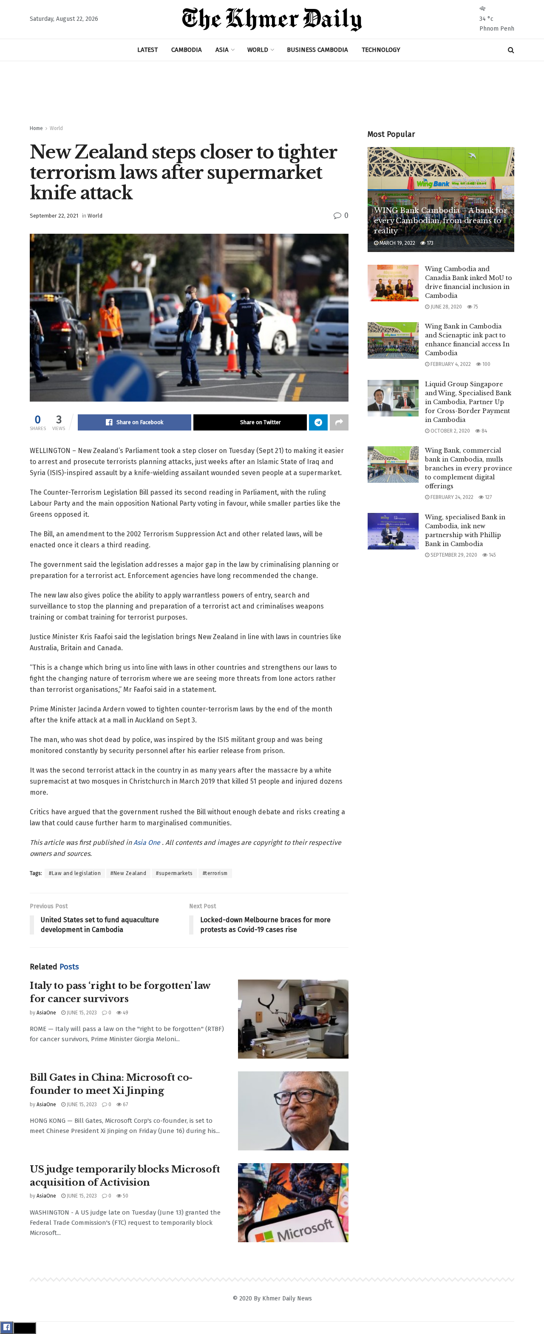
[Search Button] (511, 50)
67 (125, 1104)
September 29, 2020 (453, 555)
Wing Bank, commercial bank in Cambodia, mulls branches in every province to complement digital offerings (468, 468)
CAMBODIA (186, 50)
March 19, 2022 (396, 243)
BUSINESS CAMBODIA (317, 50)
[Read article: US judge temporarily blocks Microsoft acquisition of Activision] (293, 1202)
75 (475, 307)
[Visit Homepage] (272, 19)
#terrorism (215, 873)
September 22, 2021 (54, 215)
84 (483, 431)
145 (491, 555)
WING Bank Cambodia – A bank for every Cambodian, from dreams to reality (440, 220)
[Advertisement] (272, 93)
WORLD (257, 50)
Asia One (147, 842)
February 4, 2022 (450, 364)
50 (125, 1196)
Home (36, 128)
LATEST (147, 50)
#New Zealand (128, 873)
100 (485, 364)
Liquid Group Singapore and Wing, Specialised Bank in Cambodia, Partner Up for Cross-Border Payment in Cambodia (468, 402)
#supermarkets (174, 873)
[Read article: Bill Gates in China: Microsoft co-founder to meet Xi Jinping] (293, 1110)
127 (488, 497)
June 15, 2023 (81, 1013)
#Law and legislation (75, 873)
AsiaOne (46, 1013)
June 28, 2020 (445, 307)
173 (429, 243)
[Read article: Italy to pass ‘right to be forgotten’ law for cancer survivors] (293, 1019)
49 (125, 1013)
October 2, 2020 (449, 431)
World (56, 128)
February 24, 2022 (451, 497)
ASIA (222, 50)
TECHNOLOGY (381, 50)
